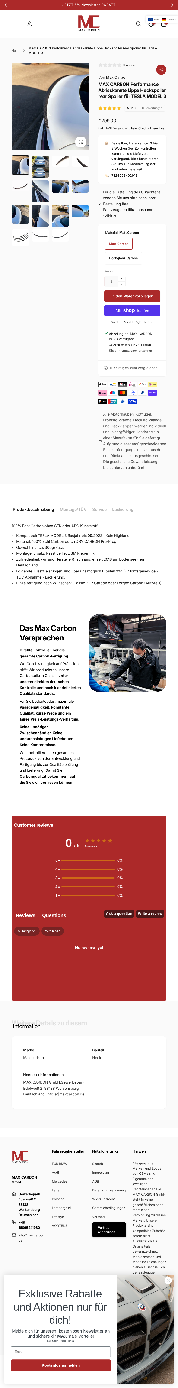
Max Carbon (113, 77)
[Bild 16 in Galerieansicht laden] (60, 235)
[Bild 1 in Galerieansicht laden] (20, 165)
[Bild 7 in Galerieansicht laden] (60, 186)
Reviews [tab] (27, 915)
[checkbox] (52, 931)
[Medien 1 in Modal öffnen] (50, 106)
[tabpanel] (89, 962)
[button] (14, 24)
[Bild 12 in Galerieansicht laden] (80, 211)
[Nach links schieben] (6, 5)
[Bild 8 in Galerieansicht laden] (80, 186)
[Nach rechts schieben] (172, 5)
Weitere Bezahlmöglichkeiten (132, 322)
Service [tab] (99, 509)
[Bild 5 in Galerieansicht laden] (20, 185)
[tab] (55, 916)
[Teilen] (161, 70)
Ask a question (119, 914)
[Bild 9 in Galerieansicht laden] (20, 214)
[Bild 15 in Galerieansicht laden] (40, 235)
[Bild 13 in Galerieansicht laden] (20, 237)
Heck (96, 1057)
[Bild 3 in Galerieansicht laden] (60, 161)
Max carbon (33, 1057)
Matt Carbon (118, 244)
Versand (118, 128)
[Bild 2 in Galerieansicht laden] (40, 167)
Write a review (150, 914)
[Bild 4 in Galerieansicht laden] (80, 161)
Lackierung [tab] (122, 509)
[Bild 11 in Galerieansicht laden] (60, 216)
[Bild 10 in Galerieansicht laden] (40, 216)
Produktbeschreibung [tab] (33, 509)
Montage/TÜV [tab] (73, 509)
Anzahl (108, 271)
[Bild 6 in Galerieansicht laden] (40, 191)
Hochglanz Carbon (123, 258)
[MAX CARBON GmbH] (20, 1165)
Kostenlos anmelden (61, 1365)
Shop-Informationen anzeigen (130, 350)
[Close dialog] (168, 1280)
